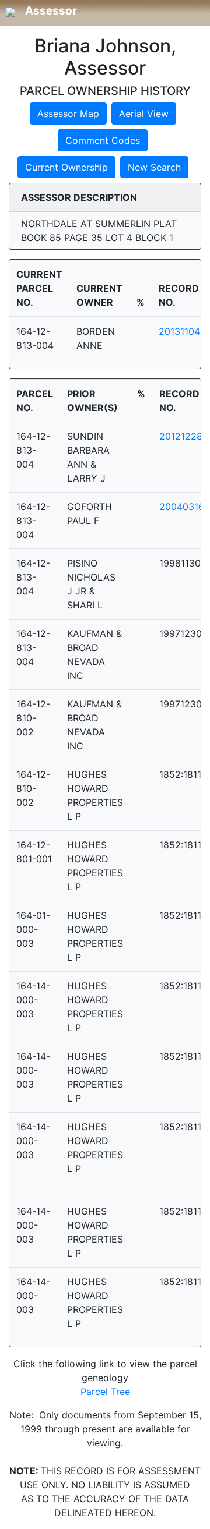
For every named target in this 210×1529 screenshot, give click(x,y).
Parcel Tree (105, 1391)
